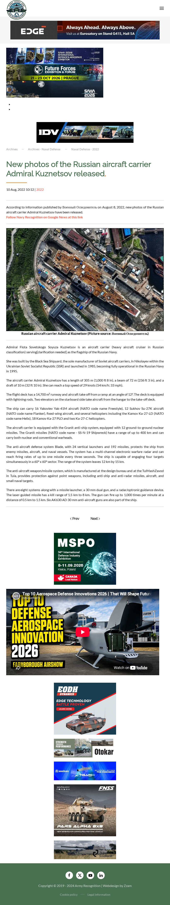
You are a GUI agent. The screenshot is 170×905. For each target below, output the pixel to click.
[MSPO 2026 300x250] (85, 558)
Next (94, 519)
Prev (75, 519)
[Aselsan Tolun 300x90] (85, 770)
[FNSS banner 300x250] (85, 810)
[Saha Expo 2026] (54, 55)
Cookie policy (69, 894)
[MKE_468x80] (54, 89)
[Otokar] (85, 748)
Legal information (98, 894)
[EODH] (85, 708)
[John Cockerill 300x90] (85, 849)
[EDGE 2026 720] (85, 30)
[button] (162, 8)
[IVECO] (85, 132)
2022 (40, 189)
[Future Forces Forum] (54, 72)
